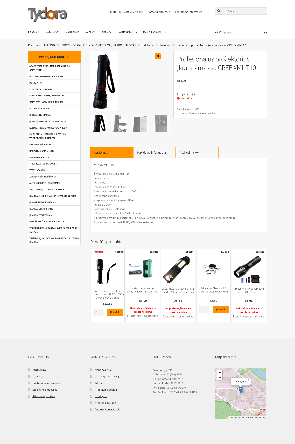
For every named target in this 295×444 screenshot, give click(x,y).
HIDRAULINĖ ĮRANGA (40, 114)
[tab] (111, 152)
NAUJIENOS (72, 32)
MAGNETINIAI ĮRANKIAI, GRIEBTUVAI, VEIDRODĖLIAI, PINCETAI (48, 136)
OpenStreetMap (246, 417)
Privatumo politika (43, 396)
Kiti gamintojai (186, 94)
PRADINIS (34, 32)
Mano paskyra (103, 369)
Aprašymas (101, 152)
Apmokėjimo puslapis (107, 409)
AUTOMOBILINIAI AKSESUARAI (45, 182)
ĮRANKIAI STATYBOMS (40, 215)
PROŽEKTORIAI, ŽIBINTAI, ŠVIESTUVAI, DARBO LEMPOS (53, 229)
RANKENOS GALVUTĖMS (41, 150)
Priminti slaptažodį (106, 389)
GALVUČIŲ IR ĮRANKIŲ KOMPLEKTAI (47, 95)
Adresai (99, 383)
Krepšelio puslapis (105, 402)
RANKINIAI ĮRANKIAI (39, 157)
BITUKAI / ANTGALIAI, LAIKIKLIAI (46, 76)
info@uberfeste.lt (159, 11)
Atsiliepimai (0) (189, 152)
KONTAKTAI (125, 32)
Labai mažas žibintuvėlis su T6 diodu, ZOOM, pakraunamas (178, 290)
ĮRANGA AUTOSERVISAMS (42, 202)
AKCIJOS (90, 32)
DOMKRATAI (35, 82)
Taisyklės (37, 376)
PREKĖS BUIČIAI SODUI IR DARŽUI (46, 221)
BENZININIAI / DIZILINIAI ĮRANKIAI (46, 189)
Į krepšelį (115, 312)
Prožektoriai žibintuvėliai (202, 112)
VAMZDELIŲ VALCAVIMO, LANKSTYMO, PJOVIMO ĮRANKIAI (54, 240)
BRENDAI (107, 32)
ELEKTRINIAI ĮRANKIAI (40, 89)
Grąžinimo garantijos (44, 389)
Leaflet (233, 417)
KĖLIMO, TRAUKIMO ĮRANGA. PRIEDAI (48, 127)
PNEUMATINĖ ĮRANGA (40, 144)
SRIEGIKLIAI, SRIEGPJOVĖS (43, 163)
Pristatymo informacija (188, 11)
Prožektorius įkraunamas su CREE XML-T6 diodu (249, 290)
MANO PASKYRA (152, 32)
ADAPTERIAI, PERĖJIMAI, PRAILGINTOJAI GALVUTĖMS (50, 68)
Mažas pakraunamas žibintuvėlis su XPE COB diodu (143, 290)
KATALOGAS (53, 32)
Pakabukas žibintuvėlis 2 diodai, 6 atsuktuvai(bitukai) (213, 290)
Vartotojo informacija (107, 376)
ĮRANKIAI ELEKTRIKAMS (41, 208)
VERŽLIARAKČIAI (37, 170)
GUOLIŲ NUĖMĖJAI (39, 108)
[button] (241, 389)
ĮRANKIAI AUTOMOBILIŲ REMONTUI (47, 121)
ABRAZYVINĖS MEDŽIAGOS (43, 176)
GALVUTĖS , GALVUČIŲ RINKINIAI (46, 102)
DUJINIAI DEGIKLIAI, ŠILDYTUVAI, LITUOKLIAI (52, 195)
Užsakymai (101, 396)
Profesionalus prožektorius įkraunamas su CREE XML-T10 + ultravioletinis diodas (107, 294)
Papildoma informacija (151, 152)
